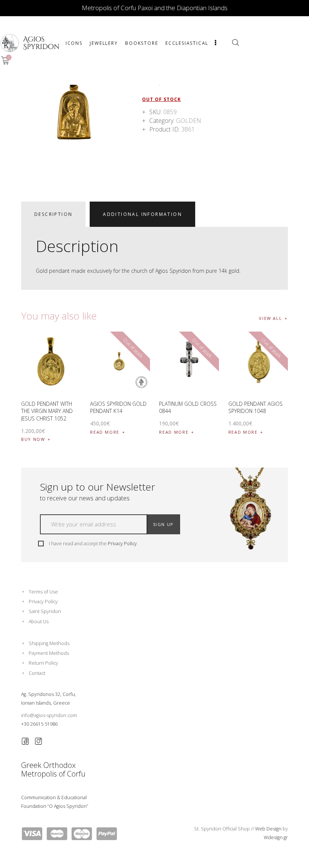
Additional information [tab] (142, 214)
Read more (104, 432)
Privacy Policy (122, 543)
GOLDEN (188, 120)
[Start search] (235, 43)
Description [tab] (53, 214)
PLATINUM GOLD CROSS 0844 (188, 407)
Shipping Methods (49, 643)
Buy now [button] (33, 439)
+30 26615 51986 (39, 724)
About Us (39, 621)
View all (270, 318)
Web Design (268, 829)
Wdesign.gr (276, 837)
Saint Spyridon (45, 611)
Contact (37, 673)
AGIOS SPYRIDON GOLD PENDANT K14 (118, 407)
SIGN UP (163, 524)
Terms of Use (43, 592)
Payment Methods (49, 653)
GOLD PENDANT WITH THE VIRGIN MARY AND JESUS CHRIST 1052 (47, 411)
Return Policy (43, 663)
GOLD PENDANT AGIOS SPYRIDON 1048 (255, 407)
